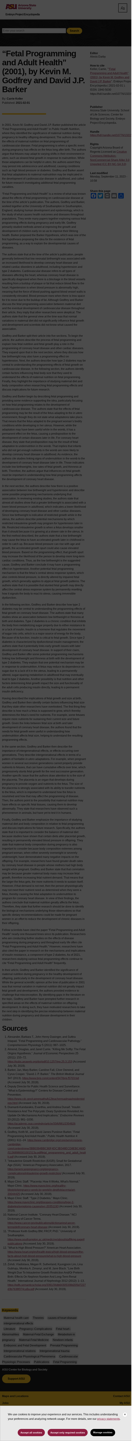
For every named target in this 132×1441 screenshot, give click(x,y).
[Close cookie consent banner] (125, 1414)
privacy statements (108, 1418)
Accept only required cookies (67, 1432)
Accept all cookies (31, 1432)
